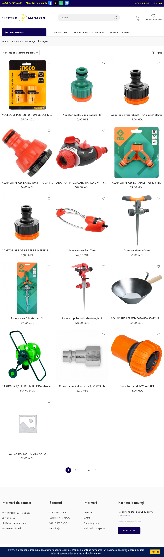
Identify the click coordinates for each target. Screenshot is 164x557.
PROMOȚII (114, 32)
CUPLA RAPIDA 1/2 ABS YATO (27, 454)
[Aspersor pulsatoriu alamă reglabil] (82, 288)
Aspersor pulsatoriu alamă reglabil (82, 318)
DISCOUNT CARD (60, 32)
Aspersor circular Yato (136, 250)
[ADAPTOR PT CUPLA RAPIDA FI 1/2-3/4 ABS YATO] (27, 152)
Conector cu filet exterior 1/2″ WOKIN (82, 386)
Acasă (5, 41)
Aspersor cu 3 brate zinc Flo (27, 318)
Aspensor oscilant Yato (82, 250)
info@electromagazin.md (14, 523)
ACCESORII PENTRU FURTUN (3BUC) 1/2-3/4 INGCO (27, 115)
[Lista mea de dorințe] (49, 63)
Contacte (88, 512)
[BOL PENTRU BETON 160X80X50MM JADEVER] (136, 288)
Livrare (87, 517)
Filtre (159, 53)
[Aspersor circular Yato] (136, 220)
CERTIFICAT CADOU (80, 32)
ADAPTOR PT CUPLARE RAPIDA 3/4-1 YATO (82, 183)
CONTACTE (126, 32)
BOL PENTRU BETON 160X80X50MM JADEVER (136, 318)
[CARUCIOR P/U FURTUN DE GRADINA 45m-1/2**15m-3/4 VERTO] (27, 355)
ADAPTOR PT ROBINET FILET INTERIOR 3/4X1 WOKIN (27, 250)
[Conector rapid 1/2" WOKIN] (136, 355)
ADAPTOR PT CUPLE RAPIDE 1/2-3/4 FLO (137, 183)
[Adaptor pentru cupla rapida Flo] (82, 84)
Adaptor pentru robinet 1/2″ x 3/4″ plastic (136, 115)
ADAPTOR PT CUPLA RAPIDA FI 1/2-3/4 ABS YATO (27, 183)
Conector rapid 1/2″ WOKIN (136, 386)
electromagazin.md (11, 528)
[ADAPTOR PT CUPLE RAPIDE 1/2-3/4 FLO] (136, 152)
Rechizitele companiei (94, 528)
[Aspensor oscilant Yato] (82, 220)
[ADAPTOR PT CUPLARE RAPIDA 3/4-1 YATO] (82, 152)
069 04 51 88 (142, 3)
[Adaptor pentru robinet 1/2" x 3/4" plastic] (136, 84)
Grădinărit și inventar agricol (25, 41)
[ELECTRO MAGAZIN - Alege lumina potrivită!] (23, 17)
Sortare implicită (26, 52)
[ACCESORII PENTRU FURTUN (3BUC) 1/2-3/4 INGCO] (27, 84)
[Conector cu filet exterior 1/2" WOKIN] (82, 355)
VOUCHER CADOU (99, 32)
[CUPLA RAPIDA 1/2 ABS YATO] (27, 423)
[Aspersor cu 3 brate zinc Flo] (27, 288)
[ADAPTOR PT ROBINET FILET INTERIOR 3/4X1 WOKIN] (27, 220)
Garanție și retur (91, 523)
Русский (158, 3)
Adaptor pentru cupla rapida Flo (82, 115)
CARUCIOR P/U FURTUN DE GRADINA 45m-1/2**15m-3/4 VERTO (27, 386)
